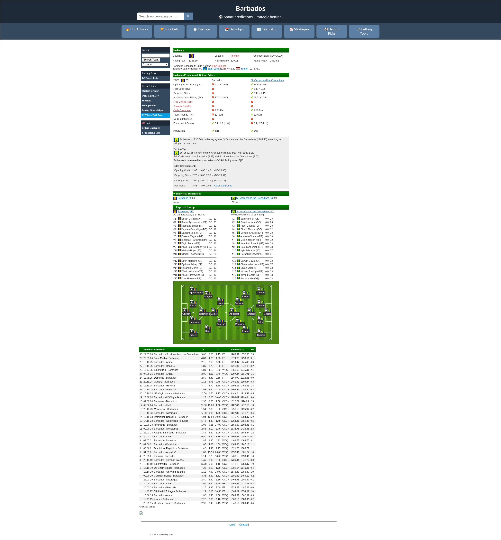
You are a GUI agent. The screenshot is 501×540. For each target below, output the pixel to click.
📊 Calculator (267, 29)
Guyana (158, 381)
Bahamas (171, 389)
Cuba (169, 436)
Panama (158, 456)
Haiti (168, 405)
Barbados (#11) (186, 211)
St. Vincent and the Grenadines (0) (254, 198)
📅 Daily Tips (234, 29)
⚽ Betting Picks (332, 31)
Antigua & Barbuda (164, 432)
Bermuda (159, 440)
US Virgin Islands (163, 393)
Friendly (235, 55)
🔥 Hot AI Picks (137, 29)
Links (232, 524)
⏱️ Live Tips (201, 29)
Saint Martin (160, 358)
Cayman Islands (175, 460)
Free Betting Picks (183, 101)
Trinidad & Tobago (164, 491)
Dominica (159, 377)
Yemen (244, 68)
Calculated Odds (223, 185)
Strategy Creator (182, 106)
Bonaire (170, 366)
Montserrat (159, 409)
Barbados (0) (185, 198)
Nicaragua (172, 413)
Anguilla (170, 452)
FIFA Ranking (219, 66)
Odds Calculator (182, 110)
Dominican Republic (165, 417)
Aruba (169, 362)
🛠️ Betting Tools (364, 31)
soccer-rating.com (165, 534)
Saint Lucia (214, 68)
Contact (243, 524)
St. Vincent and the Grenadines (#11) (255, 211)
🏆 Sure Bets (169, 29)
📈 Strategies (299, 29)
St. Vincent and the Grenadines (182, 354)
